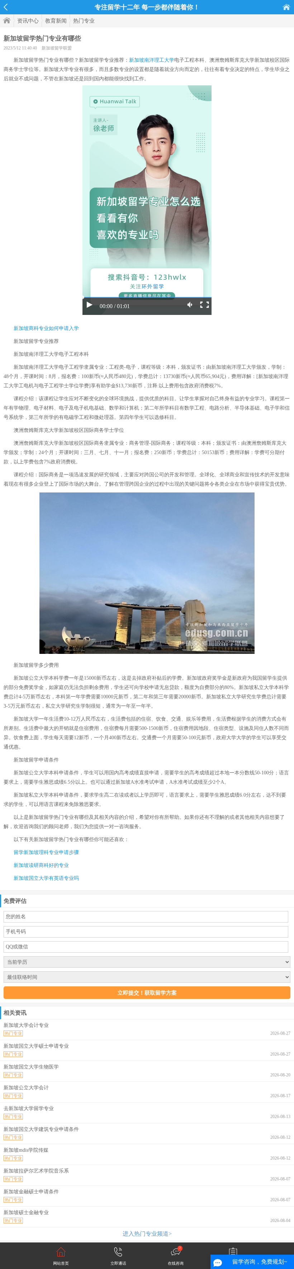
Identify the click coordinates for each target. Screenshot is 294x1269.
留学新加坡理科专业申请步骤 (46, 852)
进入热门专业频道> (147, 1234)
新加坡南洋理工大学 (151, 60)
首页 (286, 7)
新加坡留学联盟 (57, 48)
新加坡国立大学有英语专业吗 (46, 878)
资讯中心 (28, 21)
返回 (6, 7)
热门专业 (84, 21)
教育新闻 (56, 21)
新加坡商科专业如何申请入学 (46, 328)
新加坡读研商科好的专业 (41, 865)
